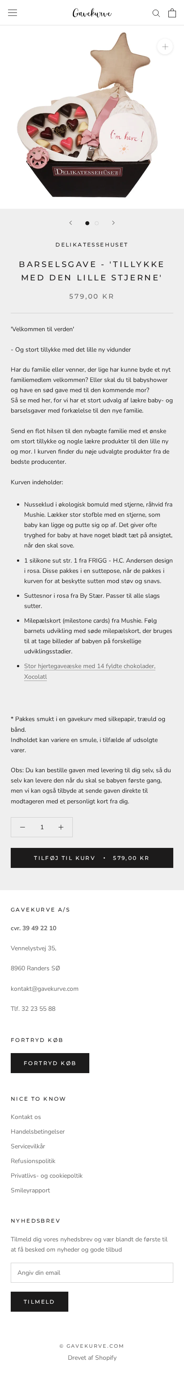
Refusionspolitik (33, 1161)
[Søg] (156, 12)
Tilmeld (39, 1301)
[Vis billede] (87, 223)
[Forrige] (70, 223)
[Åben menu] (12, 12)
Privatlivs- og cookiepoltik (47, 1175)
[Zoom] (165, 46)
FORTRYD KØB (50, 1063)
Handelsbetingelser (38, 1131)
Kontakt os (26, 1117)
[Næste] (113, 223)
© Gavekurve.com (92, 1346)
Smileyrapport (30, 1190)
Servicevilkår (28, 1146)
